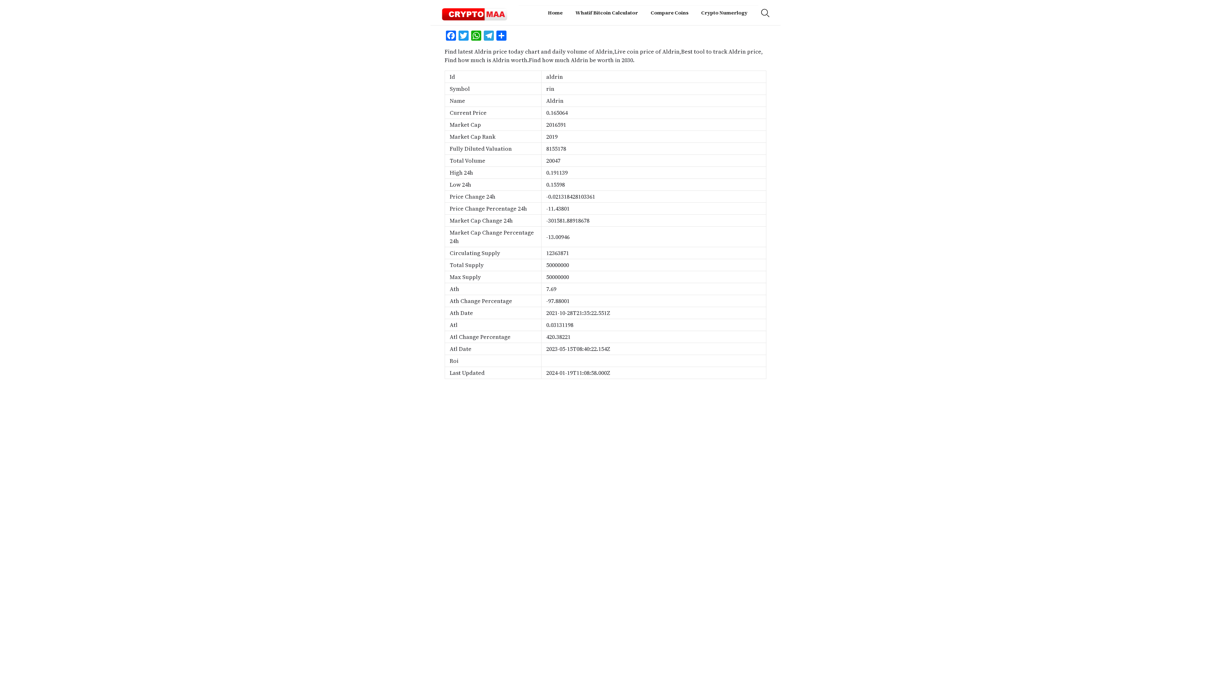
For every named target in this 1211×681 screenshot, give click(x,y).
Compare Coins (669, 12)
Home (555, 12)
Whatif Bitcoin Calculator (606, 12)
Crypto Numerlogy (724, 12)
